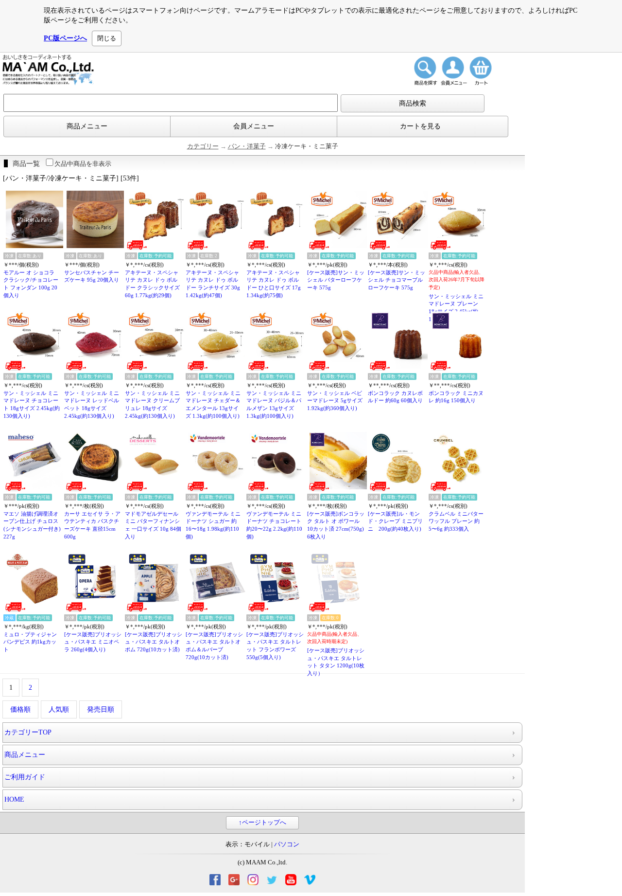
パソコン (286, 844)
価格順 (20, 709)
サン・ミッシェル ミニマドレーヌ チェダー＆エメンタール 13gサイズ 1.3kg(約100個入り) (213, 404)
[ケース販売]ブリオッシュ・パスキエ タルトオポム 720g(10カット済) (153, 641)
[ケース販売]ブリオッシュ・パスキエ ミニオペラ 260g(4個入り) (92, 641)
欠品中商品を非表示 (82, 163)
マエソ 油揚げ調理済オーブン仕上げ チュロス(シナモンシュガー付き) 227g (32, 525)
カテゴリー (203, 146)
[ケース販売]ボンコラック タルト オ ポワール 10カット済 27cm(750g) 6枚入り (335, 525)
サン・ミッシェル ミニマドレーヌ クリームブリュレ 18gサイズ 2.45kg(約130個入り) (152, 404)
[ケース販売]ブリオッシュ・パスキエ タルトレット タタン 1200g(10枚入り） (335, 661)
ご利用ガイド (24, 777)
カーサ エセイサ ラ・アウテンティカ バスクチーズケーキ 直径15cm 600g (92, 525)
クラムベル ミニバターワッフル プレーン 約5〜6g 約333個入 (456, 521)
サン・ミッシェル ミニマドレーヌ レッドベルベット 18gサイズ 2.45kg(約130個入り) (91, 404)
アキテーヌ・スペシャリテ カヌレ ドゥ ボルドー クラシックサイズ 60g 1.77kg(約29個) (152, 283)
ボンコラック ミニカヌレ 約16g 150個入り (456, 397)
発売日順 (100, 709)
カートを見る (420, 126)
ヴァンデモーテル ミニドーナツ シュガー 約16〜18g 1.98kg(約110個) (213, 525)
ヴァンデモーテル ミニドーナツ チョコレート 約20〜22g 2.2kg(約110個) (274, 525)
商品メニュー (87, 126)
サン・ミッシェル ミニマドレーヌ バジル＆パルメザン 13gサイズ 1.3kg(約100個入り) (273, 404)
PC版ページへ (65, 38)
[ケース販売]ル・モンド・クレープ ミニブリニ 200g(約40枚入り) (395, 521)
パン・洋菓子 (247, 146)
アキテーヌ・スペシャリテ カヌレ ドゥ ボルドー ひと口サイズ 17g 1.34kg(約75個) (273, 283)
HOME (14, 799)
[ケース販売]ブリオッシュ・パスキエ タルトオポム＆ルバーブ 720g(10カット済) (214, 645)
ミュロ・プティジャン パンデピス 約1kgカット (30, 641)
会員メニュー (253, 126)
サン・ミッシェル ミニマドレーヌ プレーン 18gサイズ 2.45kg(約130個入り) (456, 307)
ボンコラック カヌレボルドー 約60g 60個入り (395, 397)
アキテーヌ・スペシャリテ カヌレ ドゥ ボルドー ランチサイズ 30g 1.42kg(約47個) (213, 283)
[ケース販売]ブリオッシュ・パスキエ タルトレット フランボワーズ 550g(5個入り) (275, 645)
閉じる (106, 38)
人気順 (59, 709)
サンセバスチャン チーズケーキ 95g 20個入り (91, 276)
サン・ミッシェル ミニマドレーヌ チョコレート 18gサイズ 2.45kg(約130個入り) (31, 404)
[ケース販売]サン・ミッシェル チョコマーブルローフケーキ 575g (396, 279)
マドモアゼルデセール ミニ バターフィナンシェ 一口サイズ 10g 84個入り (153, 525)
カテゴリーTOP (28, 732)
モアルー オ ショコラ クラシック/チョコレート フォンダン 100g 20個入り (30, 283)
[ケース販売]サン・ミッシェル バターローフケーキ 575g (335, 279)
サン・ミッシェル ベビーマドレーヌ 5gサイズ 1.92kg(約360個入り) (335, 400)
